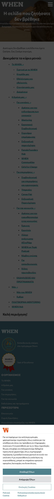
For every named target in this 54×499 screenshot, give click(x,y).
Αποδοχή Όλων (27, 472)
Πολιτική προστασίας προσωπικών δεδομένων (31, 494)
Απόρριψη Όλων (27, 479)
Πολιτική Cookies (6, 494)
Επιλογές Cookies (27, 487)
